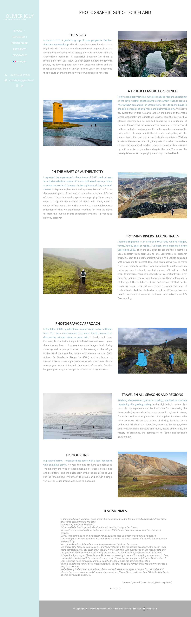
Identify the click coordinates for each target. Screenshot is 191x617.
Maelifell (106, 608)
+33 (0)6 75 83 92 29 (19, 75)
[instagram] (17, 85)
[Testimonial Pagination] (110, 588)
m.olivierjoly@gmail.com (21, 80)
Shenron (153, 608)
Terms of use (118, 608)
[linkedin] (22, 85)
